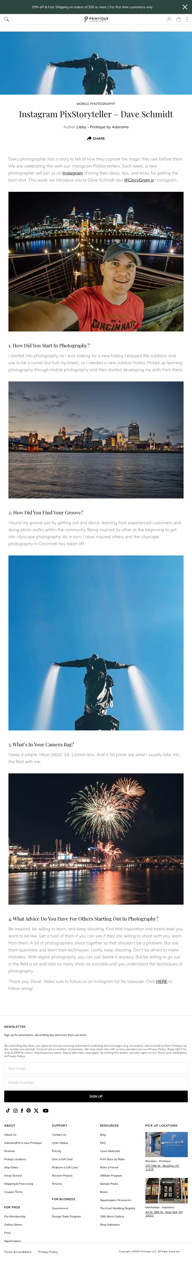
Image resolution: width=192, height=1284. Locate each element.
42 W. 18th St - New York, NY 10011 (164, 1213)
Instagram (73, 173)
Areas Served (13, 1175)
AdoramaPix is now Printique (23, 1143)
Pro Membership (15, 1216)
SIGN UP (96, 1096)
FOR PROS (12, 1207)
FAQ (103, 1143)
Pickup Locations (15, 1159)
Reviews (9, 1151)
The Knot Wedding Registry (117, 1208)
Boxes (104, 1192)
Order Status (60, 1143)
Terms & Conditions (17, 1252)
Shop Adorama (109, 1224)
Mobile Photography (96, 104)
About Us (10, 1134)
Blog (103, 1134)
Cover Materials (110, 1151)
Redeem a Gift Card (65, 1167)
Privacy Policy (48, 1252)
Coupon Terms (13, 1192)
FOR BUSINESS (63, 1199)
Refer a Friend (109, 1167)
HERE (161, 981)
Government (60, 1208)
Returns (57, 1183)
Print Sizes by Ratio (112, 1159)
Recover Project (62, 1175)
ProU (7, 1232)
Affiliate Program (111, 1175)
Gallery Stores (13, 1224)
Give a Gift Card (62, 1159)
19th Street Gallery (112, 1216)
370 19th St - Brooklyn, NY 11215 (162, 1167)
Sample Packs (109, 1183)
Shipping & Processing (18, 1183)
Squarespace (12, 1241)
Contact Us (59, 1134)
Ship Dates (11, 1167)
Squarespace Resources (115, 1200)
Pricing (56, 1151)
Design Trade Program (66, 1216)
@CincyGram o (138, 180)
